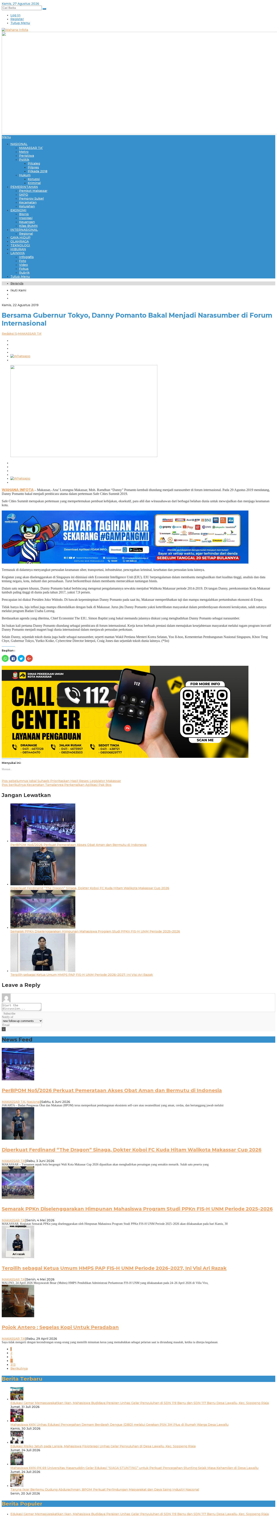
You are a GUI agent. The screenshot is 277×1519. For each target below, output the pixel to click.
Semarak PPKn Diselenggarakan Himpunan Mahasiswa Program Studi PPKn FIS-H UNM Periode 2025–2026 (95, 931)
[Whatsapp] (20, 356)
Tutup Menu (20, 23)
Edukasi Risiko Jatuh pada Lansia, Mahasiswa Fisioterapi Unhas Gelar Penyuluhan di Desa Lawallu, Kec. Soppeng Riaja (103, 1446)
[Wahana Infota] (15, 30)
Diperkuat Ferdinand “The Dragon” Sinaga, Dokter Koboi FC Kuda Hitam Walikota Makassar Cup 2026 (89, 888)
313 (13, 1365)
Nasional (33, 1102)
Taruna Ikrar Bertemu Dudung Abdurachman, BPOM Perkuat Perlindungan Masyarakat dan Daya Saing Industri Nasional (104, 1490)
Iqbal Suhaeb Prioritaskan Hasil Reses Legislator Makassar (61, 781)
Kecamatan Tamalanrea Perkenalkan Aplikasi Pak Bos (56, 785)
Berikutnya (19, 1368)
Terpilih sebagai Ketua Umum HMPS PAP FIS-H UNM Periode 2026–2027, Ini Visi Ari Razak (81, 975)
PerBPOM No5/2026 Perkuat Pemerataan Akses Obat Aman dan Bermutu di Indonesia (78, 845)
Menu (6, 137)
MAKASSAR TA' (30, 334)
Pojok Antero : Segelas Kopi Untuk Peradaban (60, 1327)
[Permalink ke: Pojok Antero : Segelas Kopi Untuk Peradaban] (18, 1316)
